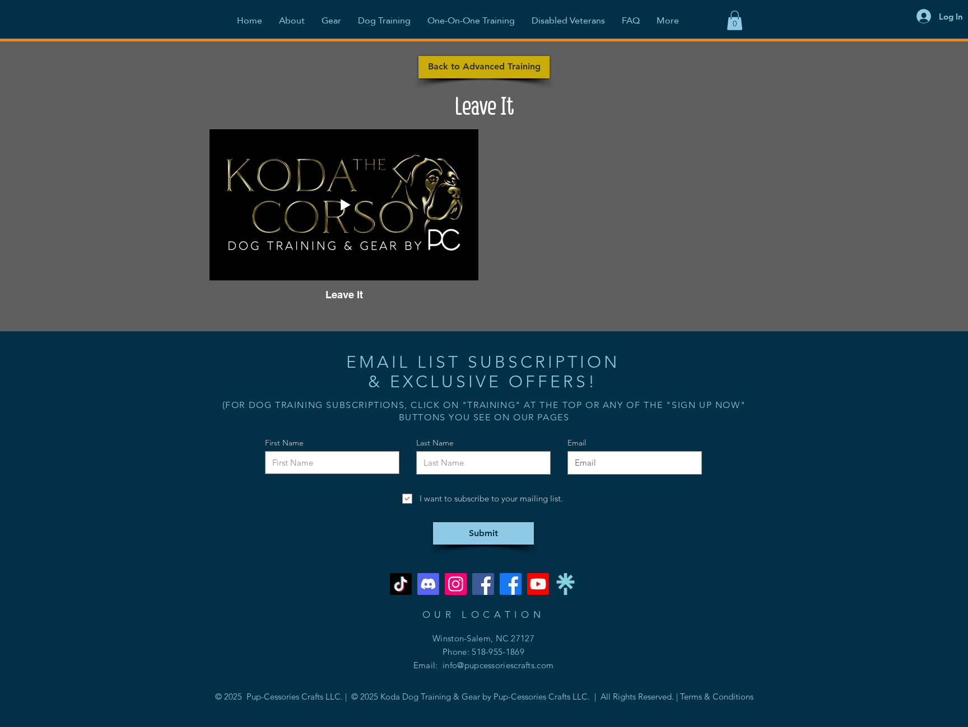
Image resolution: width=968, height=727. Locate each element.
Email (576, 443)
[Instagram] (456, 584)
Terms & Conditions (716, 696)
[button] (735, 20)
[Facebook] (483, 584)
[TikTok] (401, 584)
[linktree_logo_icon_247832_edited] (565, 584)
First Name (284, 443)
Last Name (435, 443)
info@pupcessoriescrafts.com (498, 665)
